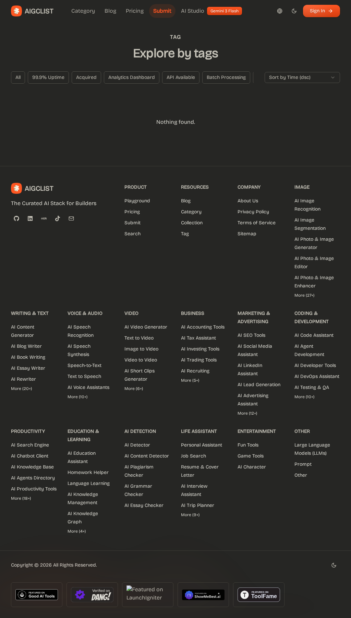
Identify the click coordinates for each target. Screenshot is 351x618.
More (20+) (21, 388)
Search (132, 234)
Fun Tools (248, 445)
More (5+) (190, 380)
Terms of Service (257, 223)
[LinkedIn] (30, 218)
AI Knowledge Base (32, 467)
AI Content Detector (146, 456)
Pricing (132, 212)
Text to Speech (84, 376)
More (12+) (247, 413)
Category (191, 212)
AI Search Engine (30, 445)
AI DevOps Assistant (316, 376)
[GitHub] (16, 218)
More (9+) (190, 514)
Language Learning (89, 483)
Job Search (193, 456)
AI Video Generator (145, 327)
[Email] (71, 218)
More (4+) (77, 531)
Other (300, 475)
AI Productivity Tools (34, 489)
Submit (132, 223)
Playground (137, 201)
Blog (186, 201)
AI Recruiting (195, 371)
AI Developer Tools (315, 365)
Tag (185, 234)
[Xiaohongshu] (43, 218)
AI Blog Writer (26, 346)
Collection (192, 223)
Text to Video (139, 338)
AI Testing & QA (311, 387)
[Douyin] (57, 218)
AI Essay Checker (144, 505)
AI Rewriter (23, 379)
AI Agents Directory (33, 478)
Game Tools (251, 456)
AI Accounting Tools (203, 327)
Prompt (303, 464)
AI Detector (137, 445)
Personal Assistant (201, 445)
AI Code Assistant (314, 335)
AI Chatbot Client (29, 456)
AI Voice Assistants (88, 387)
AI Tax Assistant (198, 338)
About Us (248, 201)
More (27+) (304, 295)
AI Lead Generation (259, 385)
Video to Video (140, 360)
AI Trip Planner (197, 505)
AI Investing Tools (200, 349)
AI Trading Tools (199, 360)
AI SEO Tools (251, 335)
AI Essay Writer (28, 368)
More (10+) (77, 396)
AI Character (252, 467)
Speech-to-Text (84, 365)
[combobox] (302, 77)
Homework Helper (88, 472)
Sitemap (247, 234)
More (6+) (133, 388)
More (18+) (21, 498)
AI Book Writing (28, 357)
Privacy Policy (253, 212)
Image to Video (141, 349)
